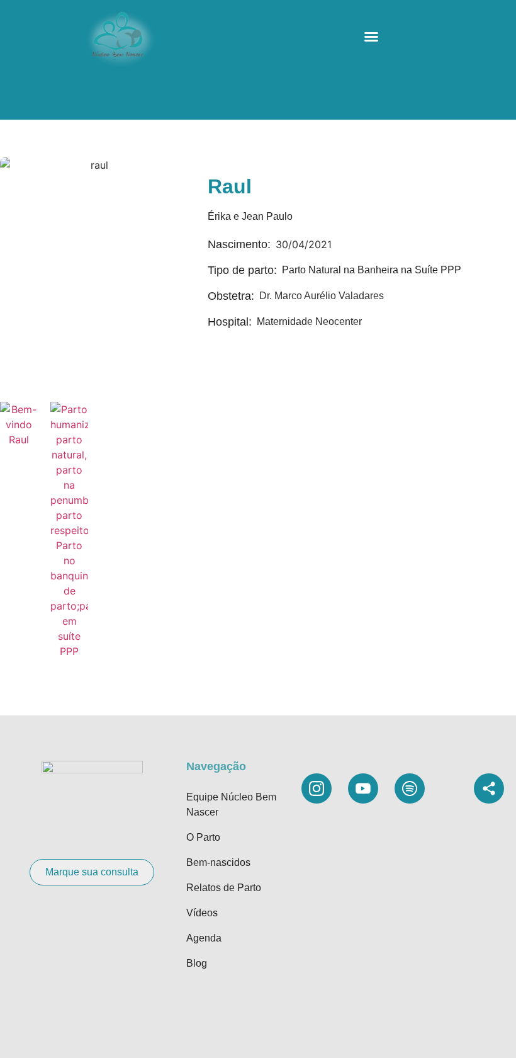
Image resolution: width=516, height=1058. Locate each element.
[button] (371, 36)
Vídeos (202, 912)
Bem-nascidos (218, 862)
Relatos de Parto (223, 887)
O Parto (203, 837)
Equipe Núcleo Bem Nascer (231, 804)
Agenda (204, 938)
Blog (196, 963)
